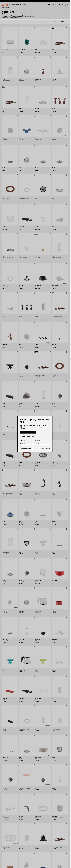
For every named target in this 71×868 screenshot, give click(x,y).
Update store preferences (26, 448)
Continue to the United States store (28, 432)
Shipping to (22, 440)
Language (37, 440)
